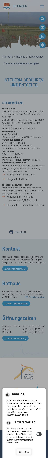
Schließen (24, 451)
